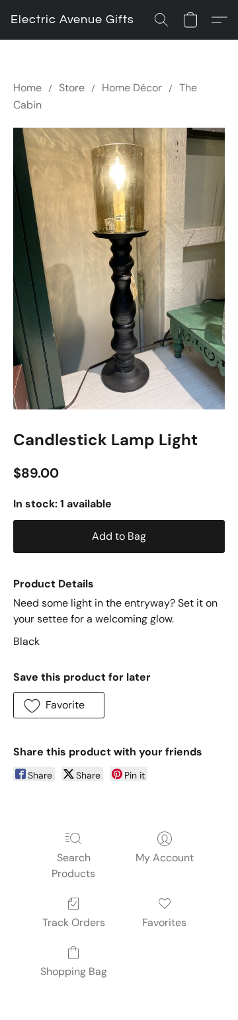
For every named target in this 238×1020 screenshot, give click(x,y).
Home (27, 88)
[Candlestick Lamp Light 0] (119, 269)
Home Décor (132, 88)
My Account (165, 858)
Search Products (73, 865)
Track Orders (73, 922)
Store (72, 88)
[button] (72, 20)
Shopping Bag (73, 971)
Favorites (164, 922)
